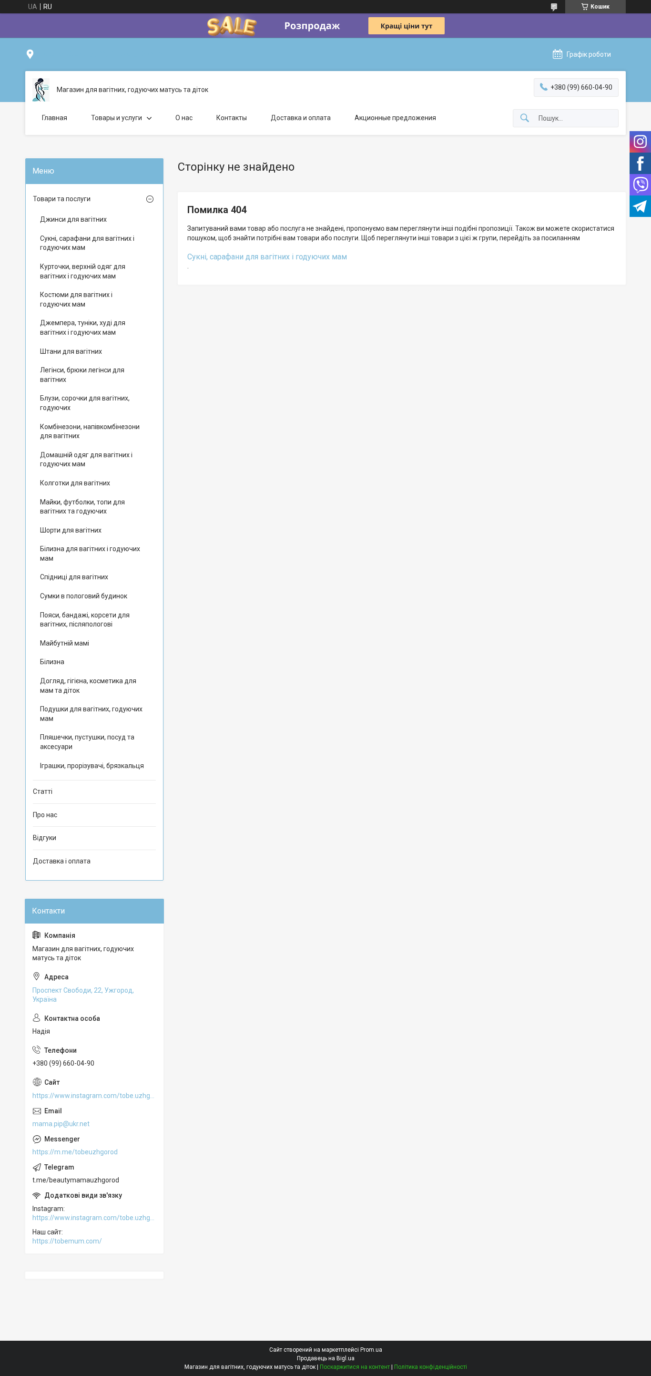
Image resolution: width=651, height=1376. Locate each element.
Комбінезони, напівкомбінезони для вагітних (90, 431)
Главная (54, 118)
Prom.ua (371, 1349)
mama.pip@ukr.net (61, 1124)
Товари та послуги (62, 199)
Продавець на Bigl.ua (326, 1358)
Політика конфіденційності (430, 1367)
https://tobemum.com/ (67, 1241)
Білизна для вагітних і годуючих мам (90, 553)
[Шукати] (524, 118)
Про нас (45, 815)
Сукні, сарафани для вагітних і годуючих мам (267, 256)
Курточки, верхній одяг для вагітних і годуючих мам (82, 271)
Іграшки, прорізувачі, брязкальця (92, 766)
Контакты (231, 118)
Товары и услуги (116, 118)
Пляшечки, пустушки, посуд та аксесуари (87, 741)
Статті (42, 791)
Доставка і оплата (62, 861)
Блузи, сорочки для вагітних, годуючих (85, 402)
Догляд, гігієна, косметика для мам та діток (88, 685)
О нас (184, 118)
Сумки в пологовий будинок (83, 596)
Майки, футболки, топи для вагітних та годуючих (82, 506)
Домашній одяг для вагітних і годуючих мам (86, 459)
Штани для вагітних (71, 351)
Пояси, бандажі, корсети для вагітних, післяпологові (85, 619)
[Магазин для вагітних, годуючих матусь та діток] (41, 90)
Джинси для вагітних (73, 219)
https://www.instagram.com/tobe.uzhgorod (94, 1095)
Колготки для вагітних (75, 483)
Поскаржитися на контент (355, 1367)
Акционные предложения (395, 118)
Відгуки (44, 838)
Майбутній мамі (64, 643)
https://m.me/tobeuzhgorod (75, 1152)
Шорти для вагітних (71, 530)
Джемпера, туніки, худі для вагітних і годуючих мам (82, 327)
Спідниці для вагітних (74, 577)
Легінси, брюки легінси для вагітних (82, 374)
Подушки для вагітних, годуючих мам (91, 713)
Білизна (52, 662)
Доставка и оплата (301, 118)
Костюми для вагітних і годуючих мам (76, 299)
